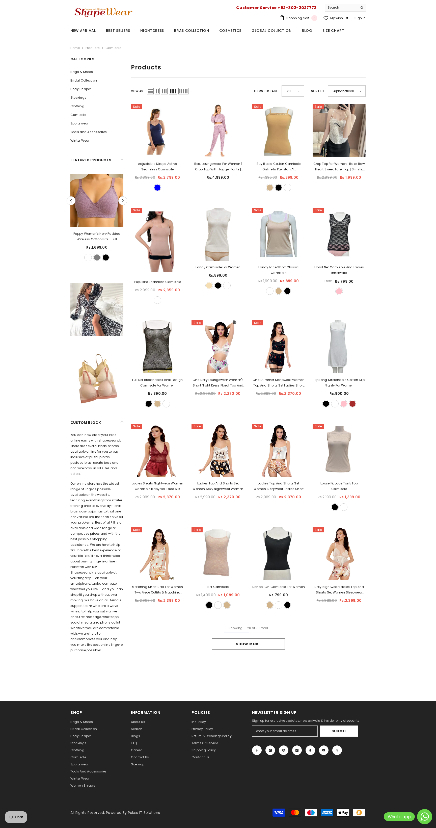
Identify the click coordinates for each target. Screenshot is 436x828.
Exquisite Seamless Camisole (157, 282)
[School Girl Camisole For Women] (278, 553)
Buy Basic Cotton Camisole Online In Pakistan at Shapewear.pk (279, 167)
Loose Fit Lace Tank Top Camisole (339, 486)
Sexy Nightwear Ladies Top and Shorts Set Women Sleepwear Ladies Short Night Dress (339, 590)
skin (94, 257)
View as (137, 91)
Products (93, 48)
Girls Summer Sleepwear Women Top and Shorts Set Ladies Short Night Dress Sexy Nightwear (279, 383)
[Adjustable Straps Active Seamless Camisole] (157, 130)
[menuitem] (96, 72)
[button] (122, 200)
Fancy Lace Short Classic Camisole (278, 270)
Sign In (360, 18)
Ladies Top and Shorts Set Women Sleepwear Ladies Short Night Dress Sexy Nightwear (279, 486)
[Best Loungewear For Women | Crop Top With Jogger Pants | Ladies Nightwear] (218, 130)
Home (75, 48)
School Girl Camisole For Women (278, 587)
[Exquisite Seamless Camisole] (157, 241)
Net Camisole (218, 587)
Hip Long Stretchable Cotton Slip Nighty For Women (339, 382)
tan (270, 187)
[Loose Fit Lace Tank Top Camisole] (339, 450)
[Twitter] (337, 750)
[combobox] (341, 7)
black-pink (339, 291)
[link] (96, 309)
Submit (339, 731)
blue (157, 187)
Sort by (317, 91)
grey (103, 257)
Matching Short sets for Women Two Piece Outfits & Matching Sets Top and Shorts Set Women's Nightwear (157, 590)
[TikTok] (297, 750)
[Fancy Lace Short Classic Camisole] (278, 234)
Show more (248, 643)
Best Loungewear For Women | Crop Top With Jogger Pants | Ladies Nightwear (218, 167)
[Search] (345, 8)
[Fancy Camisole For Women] (218, 234)
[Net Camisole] (218, 553)
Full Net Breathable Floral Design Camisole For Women (157, 382)
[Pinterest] (283, 750)
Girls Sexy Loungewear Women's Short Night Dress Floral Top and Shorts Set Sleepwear (218, 383)
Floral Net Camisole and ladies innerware (339, 270)
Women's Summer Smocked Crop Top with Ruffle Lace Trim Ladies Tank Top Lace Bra (90, 236)
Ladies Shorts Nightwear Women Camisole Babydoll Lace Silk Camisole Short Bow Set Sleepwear (157, 486)
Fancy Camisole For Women (218, 267)
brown (352, 403)
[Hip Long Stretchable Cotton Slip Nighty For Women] (339, 346)
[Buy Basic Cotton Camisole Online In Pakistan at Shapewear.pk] (278, 130)
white (76, 257)
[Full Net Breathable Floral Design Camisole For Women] (157, 346)
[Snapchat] (310, 750)
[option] (90, 218)
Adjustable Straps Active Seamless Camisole (157, 166)
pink (343, 403)
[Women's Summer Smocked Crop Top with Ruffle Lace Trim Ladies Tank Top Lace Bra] (89, 200)
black (85, 257)
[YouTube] (324, 750)
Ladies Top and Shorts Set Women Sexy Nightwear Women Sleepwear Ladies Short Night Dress (218, 486)
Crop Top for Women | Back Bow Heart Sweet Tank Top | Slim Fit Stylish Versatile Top (339, 167)
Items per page (266, 91)
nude (157, 300)
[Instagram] (270, 750)
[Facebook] (257, 750)
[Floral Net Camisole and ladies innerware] (339, 234)
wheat (209, 285)
